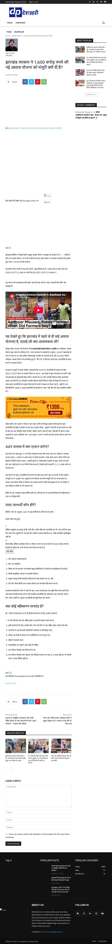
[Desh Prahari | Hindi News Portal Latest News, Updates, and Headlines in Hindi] (24, 12)
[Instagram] (93, 2)
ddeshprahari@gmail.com (52, 932)
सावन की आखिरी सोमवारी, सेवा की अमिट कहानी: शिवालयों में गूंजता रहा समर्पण (61, 758)
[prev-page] (7, 769)
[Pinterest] (37, 81)
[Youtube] (105, 2)
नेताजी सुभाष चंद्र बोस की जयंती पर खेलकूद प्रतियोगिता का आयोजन (60, 868)
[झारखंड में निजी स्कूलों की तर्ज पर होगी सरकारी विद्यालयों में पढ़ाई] (45, 880)
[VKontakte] (102, 913)
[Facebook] (89, 2)
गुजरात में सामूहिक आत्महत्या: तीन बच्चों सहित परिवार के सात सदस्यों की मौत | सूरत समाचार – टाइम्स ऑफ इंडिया (20, 721)
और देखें (10, 551)
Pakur (8, 752)
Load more (90, 94)
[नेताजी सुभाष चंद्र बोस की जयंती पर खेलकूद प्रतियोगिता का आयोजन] (45, 868)
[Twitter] (97, 2)
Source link (10, 683)
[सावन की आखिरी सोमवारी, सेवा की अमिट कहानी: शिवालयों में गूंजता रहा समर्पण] (61, 746)
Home (7, 36)
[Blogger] (77, 913)
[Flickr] (90, 913)
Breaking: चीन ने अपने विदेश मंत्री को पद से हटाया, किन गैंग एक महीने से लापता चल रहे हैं (60, 889)
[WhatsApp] (44, 81)
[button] (103, 23)
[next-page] (11, 769)
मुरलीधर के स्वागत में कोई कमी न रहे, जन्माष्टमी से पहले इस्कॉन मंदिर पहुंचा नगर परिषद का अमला (15, 758)
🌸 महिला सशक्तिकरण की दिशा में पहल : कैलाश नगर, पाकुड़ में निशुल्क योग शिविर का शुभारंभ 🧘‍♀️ (91, 115)
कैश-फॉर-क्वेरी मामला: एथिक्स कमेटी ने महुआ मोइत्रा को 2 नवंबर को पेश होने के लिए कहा (57, 721)
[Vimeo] (101, 2)
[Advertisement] (38, 108)
